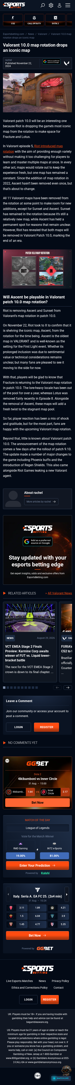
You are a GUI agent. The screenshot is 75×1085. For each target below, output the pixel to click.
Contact (59, 987)
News (31, 34)
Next (68, 687)
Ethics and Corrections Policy (30, 987)
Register (46, 727)
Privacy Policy (60, 981)
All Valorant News (60, 593)
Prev (57, 687)
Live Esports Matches (19, 981)
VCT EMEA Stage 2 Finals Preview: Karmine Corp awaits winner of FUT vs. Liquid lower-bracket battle (27, 653)
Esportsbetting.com (13, 34)
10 (36, 687)
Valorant (42, 34)
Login (18, 727)
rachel (8, 60)
